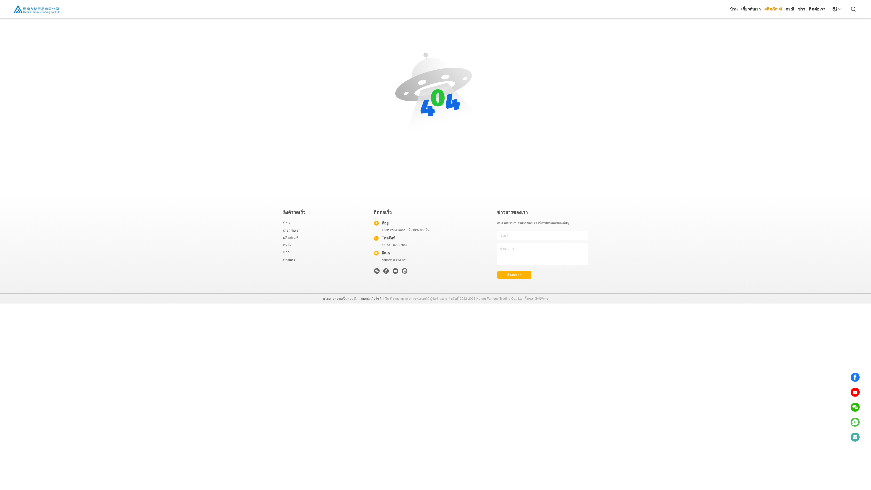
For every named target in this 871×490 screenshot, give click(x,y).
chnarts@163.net (394, 260)
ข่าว (801, 9)
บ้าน (734, 9)
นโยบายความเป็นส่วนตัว (340, 298)
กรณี (790, 9)
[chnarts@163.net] (855, 437)
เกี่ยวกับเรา (751, 9)
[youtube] (855, 392)
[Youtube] (395, 272)
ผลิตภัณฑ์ (773, 9)
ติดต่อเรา (817, 9)
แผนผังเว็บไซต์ (371, 298)
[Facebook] (855, 377)
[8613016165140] (855, 422)
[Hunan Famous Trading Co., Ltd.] (37, 9)
